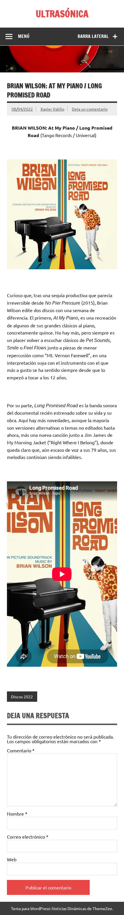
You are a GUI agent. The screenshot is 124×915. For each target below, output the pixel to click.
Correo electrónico (27, 836)
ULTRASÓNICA (62, 13)
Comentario (21, 750)
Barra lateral (93, 36)
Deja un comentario (90, 109)
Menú (23, 36)
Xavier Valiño (52, 109)
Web (11, 859)
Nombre (17, 813)
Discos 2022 (22, 696)
